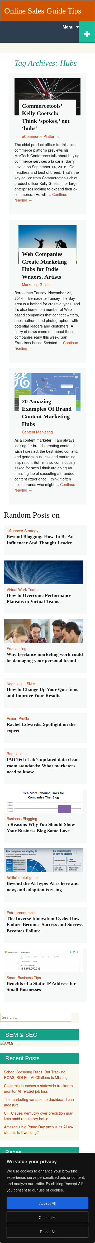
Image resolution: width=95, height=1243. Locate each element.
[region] (47, 1198)
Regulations (16, 753)
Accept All (47, 1203)
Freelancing (16, 648)
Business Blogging (22, 818)
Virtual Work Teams (23, 589)
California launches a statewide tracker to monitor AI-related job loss (38, 1088)
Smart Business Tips (24, 977)
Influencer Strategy (22, 530)
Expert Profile (18, 718)
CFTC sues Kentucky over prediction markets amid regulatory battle (39, 1115)
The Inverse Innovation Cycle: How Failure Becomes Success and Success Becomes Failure (45, 924)
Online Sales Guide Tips (42, 10)
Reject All (47, 1231)
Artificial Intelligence (23, 877)
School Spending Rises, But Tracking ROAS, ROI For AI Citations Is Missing (36, 1074)
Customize (47, 1217)
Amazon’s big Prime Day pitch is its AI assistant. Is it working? (38, 1129)
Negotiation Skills (21, 683)
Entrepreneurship (21, 912)
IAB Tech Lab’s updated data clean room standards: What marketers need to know (43, 765)
